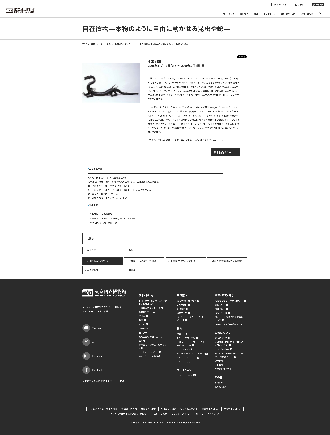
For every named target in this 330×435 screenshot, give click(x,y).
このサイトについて (180, 413)
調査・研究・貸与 (288, 13)
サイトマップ (213, 413)
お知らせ (219, 382)
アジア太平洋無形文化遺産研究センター (130, 413)
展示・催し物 (229, 13)
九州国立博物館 (168, 409)
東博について (307, 13)
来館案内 (244, 13)
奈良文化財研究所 (232, 409)
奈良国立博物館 (148, 409)
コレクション (269, 13)
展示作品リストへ (223, 152)
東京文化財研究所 (210, 409)
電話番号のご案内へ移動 (96, 311)
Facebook (97, 369)
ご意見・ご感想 (160, 413)
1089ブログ (220, 386)
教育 (256, 13)
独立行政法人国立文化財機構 (103, 409)
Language (319, 5)
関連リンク (198, 413)
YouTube (96, 327)
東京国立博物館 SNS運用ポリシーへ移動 (104, 381)
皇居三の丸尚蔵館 (189, 409)
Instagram (97, 355)
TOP (84, 44)
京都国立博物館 (129, 409)
